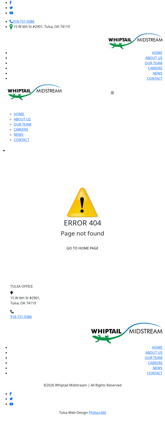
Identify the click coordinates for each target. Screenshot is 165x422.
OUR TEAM (153, 63)
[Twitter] (11, 7)
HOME (157, 52)
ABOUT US (153, 58)
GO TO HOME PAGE (82, 248)
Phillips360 (97, 412)
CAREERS (155, 68)
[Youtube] (11, 13)
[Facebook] (10, 393)
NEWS (157, 73)
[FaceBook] (10, 2)
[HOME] (35, 92)
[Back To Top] (4, 151)
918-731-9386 (23, 21)
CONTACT (154, 78)
